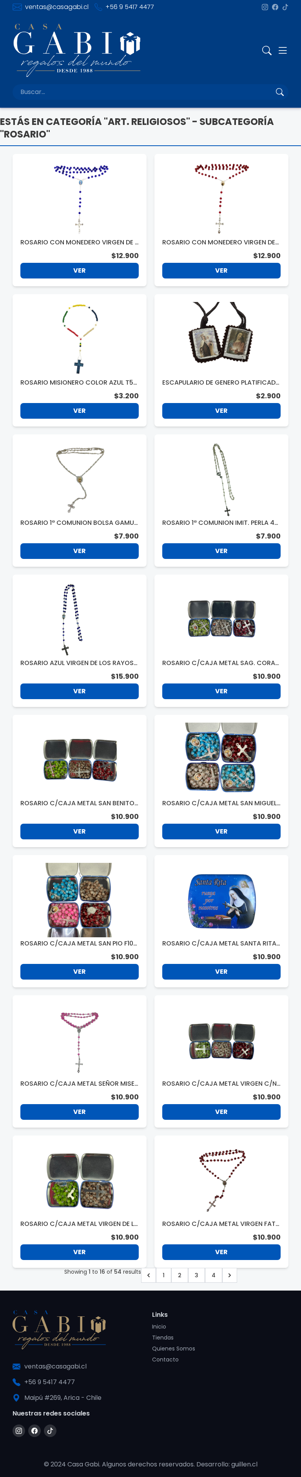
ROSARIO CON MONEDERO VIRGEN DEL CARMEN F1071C (220, 242)
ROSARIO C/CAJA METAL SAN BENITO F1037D (77, 803)
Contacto (165, 1359)
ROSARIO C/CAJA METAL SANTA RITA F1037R (219, 943)
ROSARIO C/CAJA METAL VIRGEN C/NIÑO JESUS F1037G (220, 1083)
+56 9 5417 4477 (129, 6)
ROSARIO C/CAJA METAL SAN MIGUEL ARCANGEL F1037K (219, 803)
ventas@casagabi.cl (57, 6)
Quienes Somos (173, 1348)
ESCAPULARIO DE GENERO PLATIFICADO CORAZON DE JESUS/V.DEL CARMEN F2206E (221, 382)
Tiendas (163, 1337)
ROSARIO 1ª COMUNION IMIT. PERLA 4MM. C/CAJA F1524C (221, 523)
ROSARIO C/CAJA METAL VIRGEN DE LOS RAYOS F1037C (77, 1224)
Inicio (159, 1327)
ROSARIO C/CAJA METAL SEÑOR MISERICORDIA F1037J (79, 1083)
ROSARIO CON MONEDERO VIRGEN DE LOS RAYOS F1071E (79, 242)
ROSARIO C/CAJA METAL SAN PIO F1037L (78, 943)
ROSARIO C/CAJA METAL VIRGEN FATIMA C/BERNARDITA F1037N (219, 1224)
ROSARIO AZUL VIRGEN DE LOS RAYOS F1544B (79, 663)
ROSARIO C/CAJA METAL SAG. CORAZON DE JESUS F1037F (220, 663)
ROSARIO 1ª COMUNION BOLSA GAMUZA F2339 (79, 523)
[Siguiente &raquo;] (229, 1275)
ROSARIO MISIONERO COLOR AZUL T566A (78, 382)
